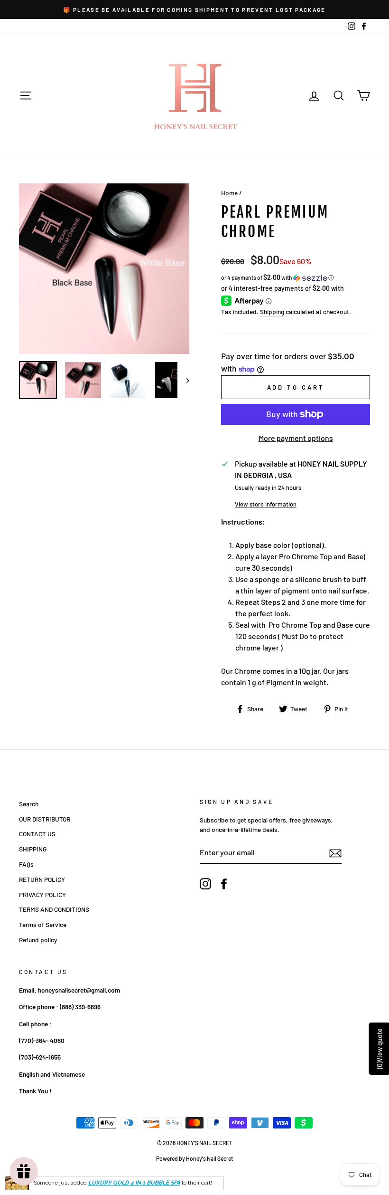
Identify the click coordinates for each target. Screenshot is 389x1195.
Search (28, 804)
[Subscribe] (335, 853)
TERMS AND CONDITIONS (54, 909)
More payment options (296, 437)
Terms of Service (42, 924)
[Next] (183, 380)
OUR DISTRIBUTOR (44, 819)
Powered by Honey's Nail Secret (194, 1158)
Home (229, 193)
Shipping (272, 311)
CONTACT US (37, 834)
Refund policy (38, 940)
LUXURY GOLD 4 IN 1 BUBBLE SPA (134, 1182)
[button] (295, 277)
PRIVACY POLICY (42, 894)
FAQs (26, 864)
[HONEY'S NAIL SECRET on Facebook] (224, 883)
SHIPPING (32, 849)
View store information (265, 504)
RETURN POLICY (42, 879)
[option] (194, 9)
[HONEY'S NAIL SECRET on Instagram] (205, 883)
